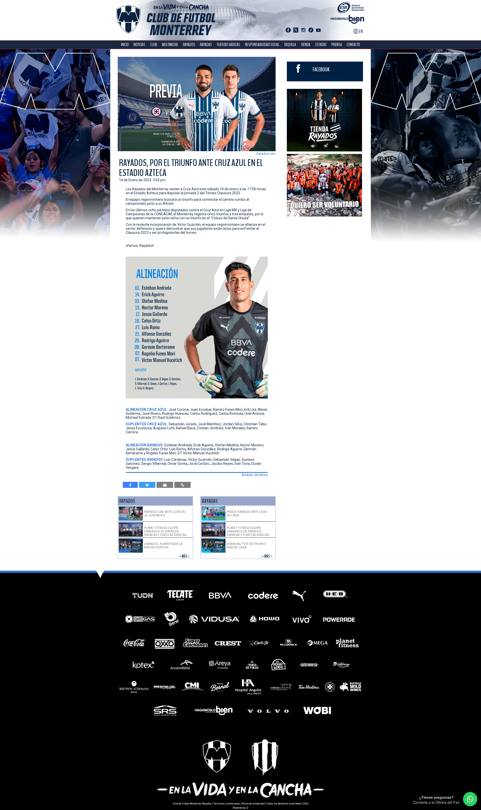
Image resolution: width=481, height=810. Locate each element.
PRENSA (336, 45)
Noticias (139, 45)
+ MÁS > (184, 556)
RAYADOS (189, 45)
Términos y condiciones (226, 803)
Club (153, 45)
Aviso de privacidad (253, 803)
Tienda (305, 45)
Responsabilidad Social (262, 45)
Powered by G (240, 807)
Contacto (353, 45)
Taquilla (290, 45)
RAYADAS (206, 45)
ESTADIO (320, 45)
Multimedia (170, 45)
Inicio (125, 45)
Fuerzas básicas (228, 45)
